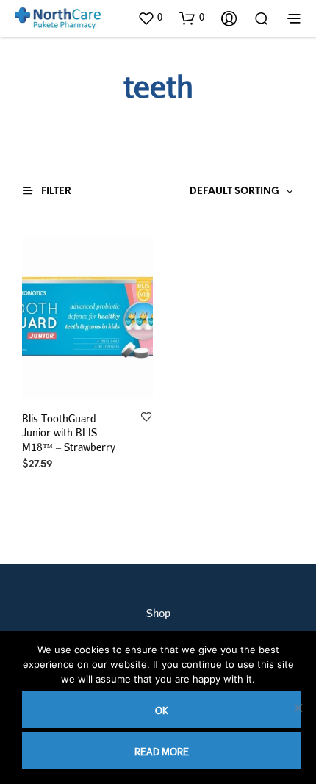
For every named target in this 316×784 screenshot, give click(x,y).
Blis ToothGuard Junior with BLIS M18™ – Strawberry (68, 432)
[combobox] (214, 191)
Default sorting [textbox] (234, 191)
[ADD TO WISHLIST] (146, 417)
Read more (161, 752)
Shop (158, 612)
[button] (149, 17)
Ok (161, 710)
